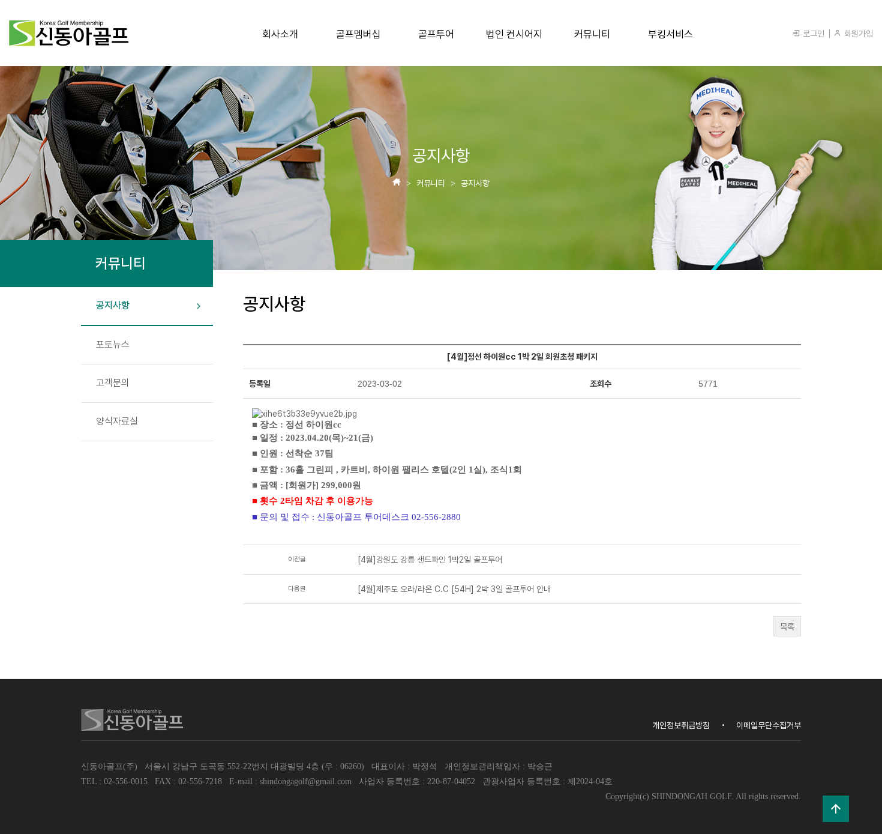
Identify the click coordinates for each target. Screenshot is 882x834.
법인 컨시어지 (514, 34)
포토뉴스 (113, 344)
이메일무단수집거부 (768, 725)
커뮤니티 (592, 34)
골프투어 (436, 34)
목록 (787, 627)
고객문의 (113, 382)
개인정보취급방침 (681, 725)
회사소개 (280, 34)
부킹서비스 (670, 34)
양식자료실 (117, 421)
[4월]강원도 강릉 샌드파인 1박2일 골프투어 (430, 559)
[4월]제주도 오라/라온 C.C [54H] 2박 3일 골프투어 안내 (454, 589)
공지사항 (113, 305)
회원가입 (857, 33)
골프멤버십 (358, 34)
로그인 (812, 33)
